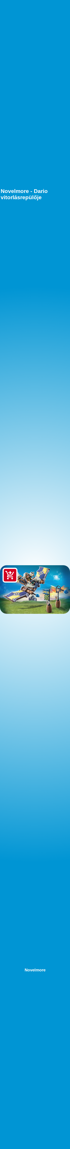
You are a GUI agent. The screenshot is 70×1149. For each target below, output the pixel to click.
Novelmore (35, 970)
